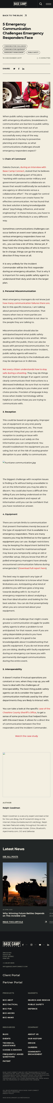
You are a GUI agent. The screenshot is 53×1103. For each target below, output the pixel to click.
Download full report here (32, 568)
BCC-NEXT (8, 1000)
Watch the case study (26, 736)
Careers (32, 1047)
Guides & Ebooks (12, 1050)
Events (7, 1039)
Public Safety (36, 1004)
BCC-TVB (7, 1009)
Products (8, 993)
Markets (33, 993)
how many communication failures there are (26, 303)
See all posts (10, 857)
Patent (7, 1061)
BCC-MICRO (9, 1013)
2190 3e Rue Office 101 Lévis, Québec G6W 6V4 (8, 955)
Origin (31, 1043)
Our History (35, 1039)
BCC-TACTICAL (10, 1004)
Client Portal (11, 975)
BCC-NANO (8, 1018)
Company (33, 1027)
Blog (5, 1034)
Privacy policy (8, 1093)
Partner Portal (12, 982)
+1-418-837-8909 (8, 963)
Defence (32, 1009)
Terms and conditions (11, 1092)
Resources (9, 1027)
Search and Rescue (39, 1000)
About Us (33, 1034)
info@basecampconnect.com (15, 966)
